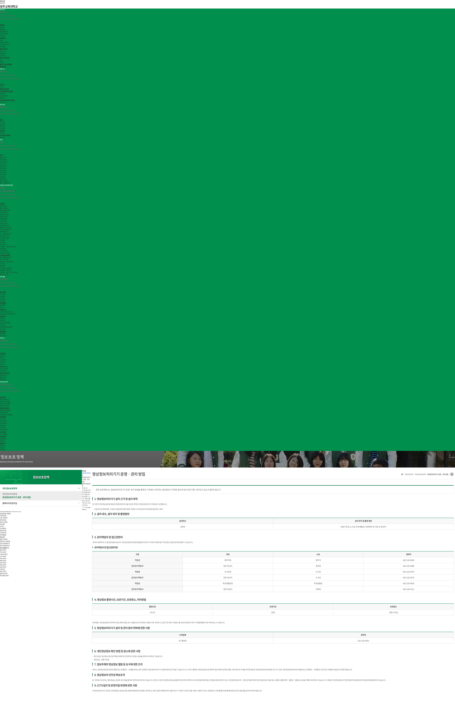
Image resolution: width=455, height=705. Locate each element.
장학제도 (2, 318)
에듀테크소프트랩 (5, 541)
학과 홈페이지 (4, 548)
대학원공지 (3, 360)
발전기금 (6, 64)
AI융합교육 (3, 249)
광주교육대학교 (9, 6)
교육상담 (2, 240)
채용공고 (2, 445)
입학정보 (2, 126)
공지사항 (2, 129)
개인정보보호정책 (420, 474)
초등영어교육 (3, 232)
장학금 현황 (3, 423)
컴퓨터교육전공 (4, 275)
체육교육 (2, 266)
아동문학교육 (3, 212)
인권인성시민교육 (5, 253)
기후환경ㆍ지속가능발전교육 (8, 247)
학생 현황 (2, 419)
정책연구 (2, 441)
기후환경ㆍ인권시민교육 (7, 262)
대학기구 (2, 69)
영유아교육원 (3, 522)
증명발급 (3, 331)
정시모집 (2, 124)
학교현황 (2, 47)
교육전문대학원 (5, 135)
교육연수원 (3, 533)
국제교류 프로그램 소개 (6, 312)
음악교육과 (3, 170)
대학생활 (2, 277)
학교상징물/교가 (4, 44)
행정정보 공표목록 (5, 410)
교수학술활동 (3, 434)
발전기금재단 (3, 539)
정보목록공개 (4, 408)
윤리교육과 (3, 157)
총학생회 (2, 305)
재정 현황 (2, 425)
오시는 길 (2, 51)
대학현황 (3, 417)
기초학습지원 (3, 251)
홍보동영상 (3, 380)
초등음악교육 (3, 223)
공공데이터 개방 (4, 406)
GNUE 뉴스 (4, 366)
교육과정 (2, 296)
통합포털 (2, 1)
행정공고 (3, 443)
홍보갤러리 (3, 377)
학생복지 (3, 316)
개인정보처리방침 (9, 493)
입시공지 (2, 364)
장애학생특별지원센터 (6, 327)
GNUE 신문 (3, 371)
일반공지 (2, 356)
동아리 (2, 307)
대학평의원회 (3, 430)
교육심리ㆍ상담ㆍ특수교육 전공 (9, 272)
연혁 (1, 40)
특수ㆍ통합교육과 (5, 183)
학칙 (1, 60)
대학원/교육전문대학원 (6, 185)
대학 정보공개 (4, 382)
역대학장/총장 (4, 34)
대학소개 (2, 10)
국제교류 (3, 309)
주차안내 (2, 55)
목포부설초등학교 (5, 546)
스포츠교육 (3, 221)
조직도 (2, 84)
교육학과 (2, 177)
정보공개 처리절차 (5, 402)
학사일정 (2, 294)
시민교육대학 (3, 518)
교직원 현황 (3, 421)
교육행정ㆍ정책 (4, 238)
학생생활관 (3, 535)
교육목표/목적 (4, 42)
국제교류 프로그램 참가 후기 (8, 314)
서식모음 (2, 301)
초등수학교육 (3, 217)
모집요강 (2, 133)
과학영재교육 (3, 219)
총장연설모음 (3, 31)
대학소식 (2, 338)
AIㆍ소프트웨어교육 (5, 234)
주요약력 (2, 36)
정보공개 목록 (4, 412)
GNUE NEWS (4, 369)
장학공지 (2, 362)
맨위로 (84, 471)
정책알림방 (3, 439)
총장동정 (2, 29)
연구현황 (3, 432)
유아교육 (2, 242)
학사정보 (3, 292)
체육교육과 (3, 168)
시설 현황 (2, 428)
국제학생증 (3, 336)
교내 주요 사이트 (5, 514)
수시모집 (2, 122)
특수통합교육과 (4, 576)
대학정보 (3, 38)
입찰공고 (2, 448)
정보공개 (3, 397)
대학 (1, 120)
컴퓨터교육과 (3, 181)
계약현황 (2, 450)
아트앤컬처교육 (4, 225)
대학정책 (3, 436)
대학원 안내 (3, 206)
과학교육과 (3, 166)
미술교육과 (3, 172)
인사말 (2, 27)
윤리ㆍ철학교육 (4, 208)
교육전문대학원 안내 (5, 257)
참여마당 (2, 98)
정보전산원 (3, 531)
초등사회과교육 (4, 215)
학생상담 (2, 321)
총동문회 (3, 67)
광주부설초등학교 (5, 543)
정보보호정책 (409, 474)
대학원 (2, 131)
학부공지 (2, 358)
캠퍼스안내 (3, 49)
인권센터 (5, 323)
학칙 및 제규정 (4, 58)
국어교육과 (3, 160)
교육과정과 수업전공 (5, 268)
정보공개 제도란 (4, 399)
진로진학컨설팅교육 (5, 229)
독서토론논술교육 (5, 210)
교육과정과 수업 (4, 236)
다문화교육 (3, 244)
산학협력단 (3, 528)
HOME (402, 474)
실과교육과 (3, 174)
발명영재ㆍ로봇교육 (5, 227)
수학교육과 (3, 164)
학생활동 (3, 303)
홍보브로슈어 (3, 375)
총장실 (2, 25)
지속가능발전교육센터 (7, 100)
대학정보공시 (6, 415)
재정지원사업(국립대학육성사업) (6, 90)
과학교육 (2, 264)
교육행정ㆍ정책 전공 (5, 270)
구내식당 (2, 325)
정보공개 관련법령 (5, 404)
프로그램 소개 (4, 96)
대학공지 (3, 353)
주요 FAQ (2, 329)
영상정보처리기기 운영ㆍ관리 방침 (16, 497)
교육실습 (2, 299)
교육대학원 (3, 516)
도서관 (2, 526)
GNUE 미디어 (4, 373)
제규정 (2, 62)
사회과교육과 (3, 162)
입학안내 (2, 3)
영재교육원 (3, 520)
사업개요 (2, 94)
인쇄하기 (452, 474)
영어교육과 (3, 179)
